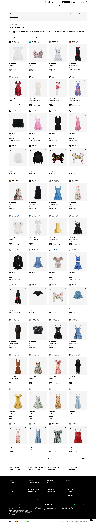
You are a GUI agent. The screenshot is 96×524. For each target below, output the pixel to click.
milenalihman (55, 423)
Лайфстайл (60, 5)
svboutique (54, 41)
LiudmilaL (14, 319)
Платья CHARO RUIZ (14, 467)
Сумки (63, 9)
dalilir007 (34, 41)
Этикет (10, 489)
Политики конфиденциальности (35, 15)
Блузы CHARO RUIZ (53, 469)
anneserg (34, 319)
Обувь (50, 9)
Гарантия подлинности (33, 482)
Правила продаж (64, 521)
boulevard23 (15, 180)
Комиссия (49, 487)
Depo (33, 76)
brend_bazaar (35, 215)
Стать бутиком (50, 489)
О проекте (11, 480)
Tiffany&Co (38, 499)
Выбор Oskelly (12, 9)
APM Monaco (57, 499)
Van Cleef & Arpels (25, 499)
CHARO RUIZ (12, 63)
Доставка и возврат (32, 487)
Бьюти (44, 9)
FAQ (67, 482)
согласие (68, 15)
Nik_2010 (14, 41)
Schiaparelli (63, 499)
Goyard (46, 499)
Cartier (43, 499)
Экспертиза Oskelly (51, 482)
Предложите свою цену (33, 489)
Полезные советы (32, 491)
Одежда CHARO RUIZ (53, 467)
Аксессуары (36, 9)
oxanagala (14, 249)
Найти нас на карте (70, 495)
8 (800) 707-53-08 (70, 486)
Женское (11, 24)
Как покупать (31, 480)
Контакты (68, 480)
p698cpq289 (55, 180)
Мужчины (44, 5)
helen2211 (74, 41)
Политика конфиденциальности (80, 521)
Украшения (70, 9)
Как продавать (50, 480)
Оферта (71, 521)
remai (33, 284)
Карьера (11, 491)
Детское (52, 5)
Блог (10, 487)
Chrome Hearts (32, 499)
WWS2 (73, 249)
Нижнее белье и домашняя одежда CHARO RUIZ (38, 467)
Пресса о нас (12, 484)
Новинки (21, 9)
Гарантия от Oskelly (13, 482)
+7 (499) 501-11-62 (70, 489)
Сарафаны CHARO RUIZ (34, 469)
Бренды (28, 9)
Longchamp (68, 499)
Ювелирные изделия (82, 9)
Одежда (57, 9)
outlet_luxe (74, 180)
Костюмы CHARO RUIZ (14, 469)
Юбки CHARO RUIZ (72, 467)
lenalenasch (15, 215)
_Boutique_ (54, 215)
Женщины (36, 5)
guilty (33, 180)
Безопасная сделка (32, 484)
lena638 (54, 249)
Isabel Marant (51, 499)
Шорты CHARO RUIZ (73, 469)
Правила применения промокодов (36, 494)
